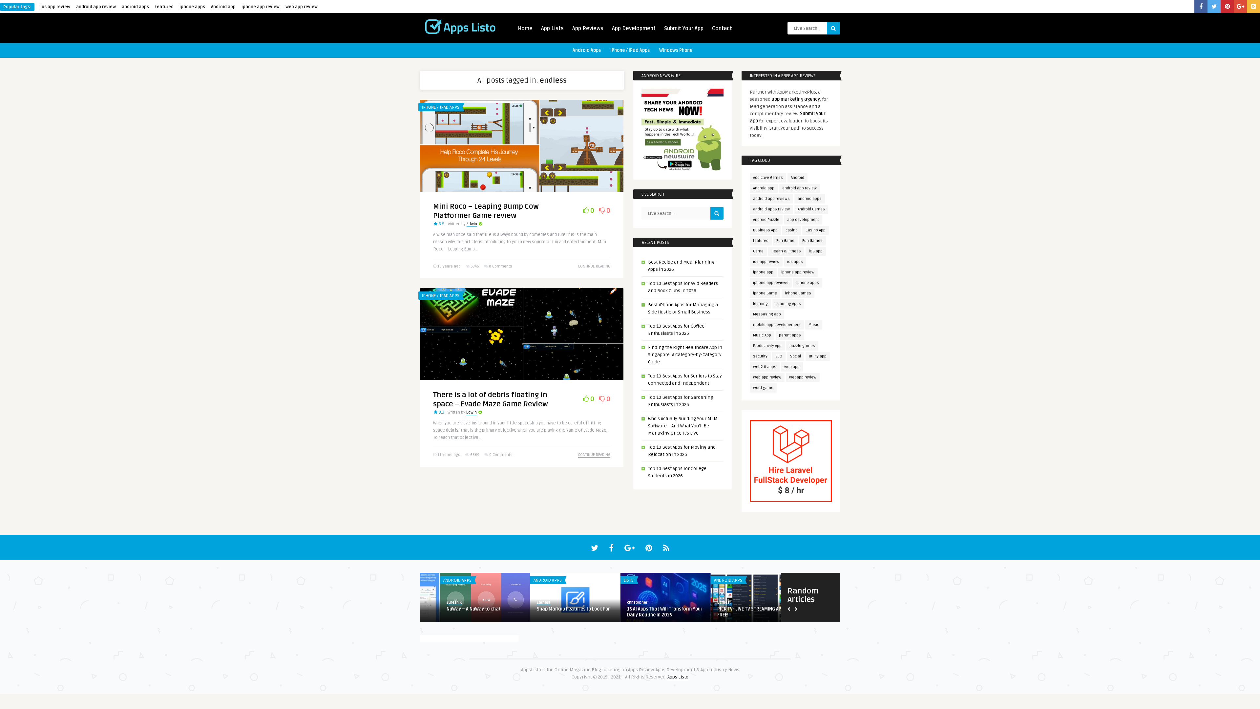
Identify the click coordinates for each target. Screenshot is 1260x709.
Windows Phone (675, 50)
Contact (722, 28)
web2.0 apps (764, 366)
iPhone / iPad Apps (630, 50)
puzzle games (802, 345)
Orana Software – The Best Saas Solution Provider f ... (732, 612)
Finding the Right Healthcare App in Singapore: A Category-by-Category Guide (685, 355)
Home (525, 28)
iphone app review (261, 7)
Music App (762, 335)
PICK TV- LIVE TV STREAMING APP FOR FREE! (555, 612)
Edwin (472, 224)
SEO (778, 356)
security (760, 356)
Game (758, 251)
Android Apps (587, 50)
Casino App (816, 230)
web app (792, 366)
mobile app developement (777, 324)
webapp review (802, 377)
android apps (135, 7)
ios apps (795, 261)
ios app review (55, 7)
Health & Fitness (786, 251)
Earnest (523, 602)
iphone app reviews (770, 282)
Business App (765, 230)
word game (763, 387)
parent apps (790, 335)
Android (797, 177)
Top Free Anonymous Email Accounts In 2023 (645, 612)
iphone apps (192, 7)
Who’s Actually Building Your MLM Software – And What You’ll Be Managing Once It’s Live (683, 426)
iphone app (763, 272)
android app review (96, 7)
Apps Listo (677, 677)
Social (795, 356)
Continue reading (594, 266)
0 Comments (500, 266)
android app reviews (771, 198)
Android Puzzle (766, 219)
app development (803, 219)
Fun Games (812, 240)
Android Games (811, 209)
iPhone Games (798, 293)
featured (164, 7)
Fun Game (785, 240)
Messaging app (767, 314)
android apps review (771, 209)
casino (792, 230)
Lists (428, 580)
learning (760, 303)
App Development (634, 28)
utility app (818, 356)
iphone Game (765, 293)
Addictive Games (768, 177)
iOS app (816, 251)
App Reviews (587, 28)
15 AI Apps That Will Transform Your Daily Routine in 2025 (464, 612)
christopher (437, 602)
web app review (301, 7)
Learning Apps (788, 303)
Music (813, 324)
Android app (223, 7)
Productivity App (767, 345)
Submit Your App (684, 28)
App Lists (552, 28)
